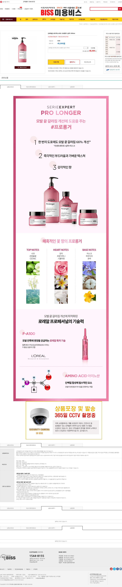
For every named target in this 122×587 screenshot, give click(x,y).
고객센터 (120, 1)
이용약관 (9, 569)
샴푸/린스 (86, 24)
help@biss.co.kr (8, 580)
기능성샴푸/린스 (94, 24)
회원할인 (7, 9)
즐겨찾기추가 (6, 1)
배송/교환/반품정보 (31, 87)
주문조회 (105, 1)
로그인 (85, 1)
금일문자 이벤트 (28, 9)
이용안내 (28, 569)
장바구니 (98, 1)
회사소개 (2, 569)
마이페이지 (112, 1)
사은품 (13, 9)
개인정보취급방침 (19, 569)
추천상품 (20, 9)
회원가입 (92, 1)
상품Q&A (72, 87)
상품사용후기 (51, 87)
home (80, 24)
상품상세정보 (10, 87)
